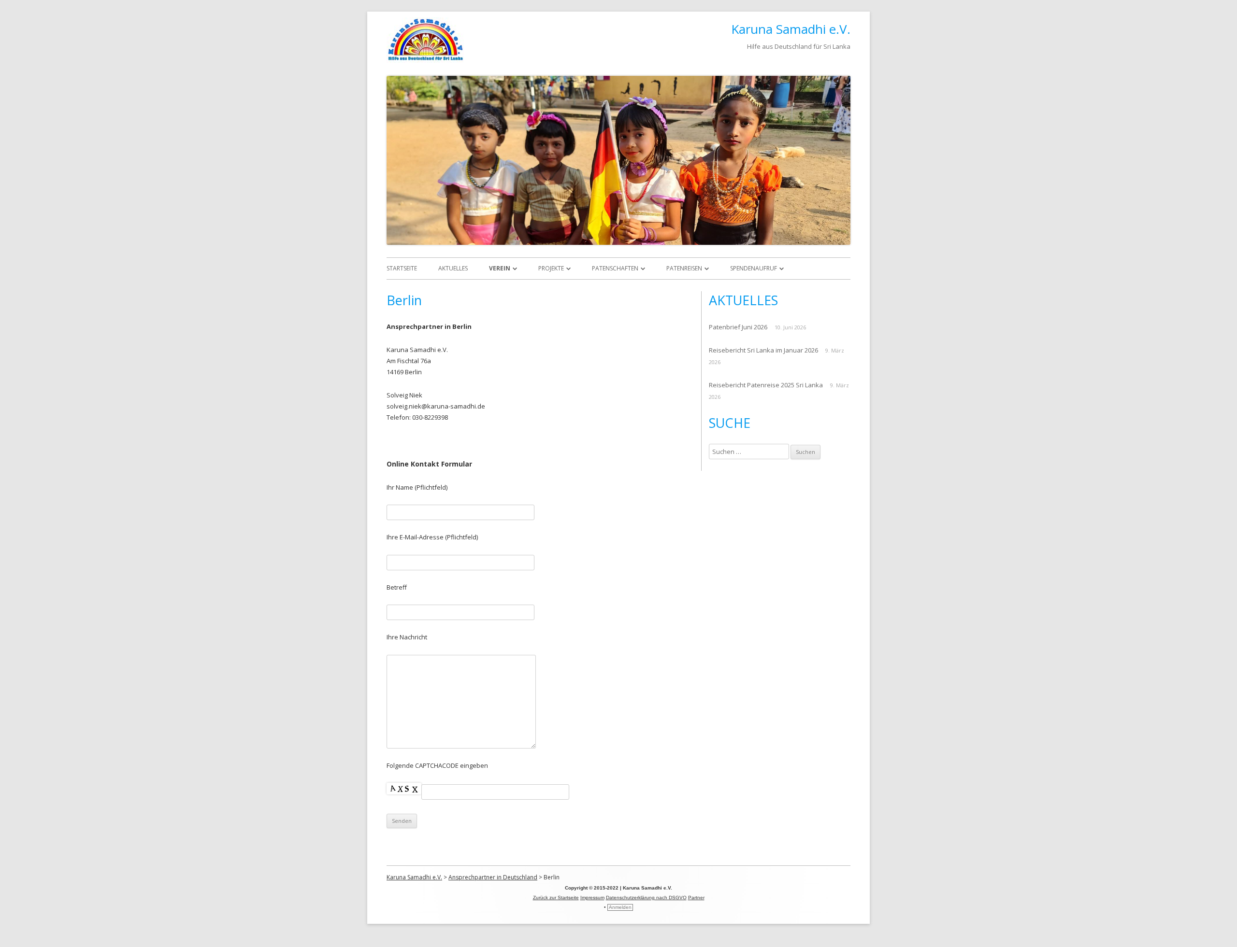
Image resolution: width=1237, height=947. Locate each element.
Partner (696, 897)
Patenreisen (684, 268)
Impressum (592, 897)
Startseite (402, 268)
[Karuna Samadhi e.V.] (425, 60)
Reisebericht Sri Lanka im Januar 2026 (763, 350)
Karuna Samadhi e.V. (790, 29)
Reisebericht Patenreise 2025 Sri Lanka (766, 385)
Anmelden (620, 907)
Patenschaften (615, 268)
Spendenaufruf (753, 268)
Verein (499, 268)
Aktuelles (453, 268)
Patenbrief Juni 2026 (738, 327)
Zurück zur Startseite (556, 897)
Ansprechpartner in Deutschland (492, 877)
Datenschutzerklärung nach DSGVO (646, 897)
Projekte (551, 268)
